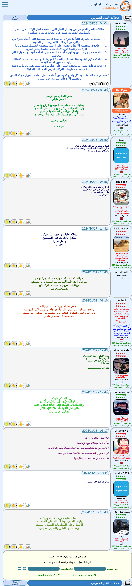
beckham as (121, 228)
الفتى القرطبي (121, 272)
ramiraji (121, 300)
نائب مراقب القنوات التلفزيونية (121, 111)
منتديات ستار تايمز (104, 4)
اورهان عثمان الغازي (121, 512)
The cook (121, 181)
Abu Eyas (121, 90)
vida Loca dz (121, 350)
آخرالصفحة (15, 17)
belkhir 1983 (121, 473)
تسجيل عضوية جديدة (84, 575)
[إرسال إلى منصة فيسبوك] (101, 84)
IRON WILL (121, 23)
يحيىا (121, 139)
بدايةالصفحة (15, 583)
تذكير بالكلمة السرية (49, 575)
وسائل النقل (110, 7)
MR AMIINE (121, 430)
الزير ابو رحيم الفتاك (121, 392)
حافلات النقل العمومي (105, 17)
